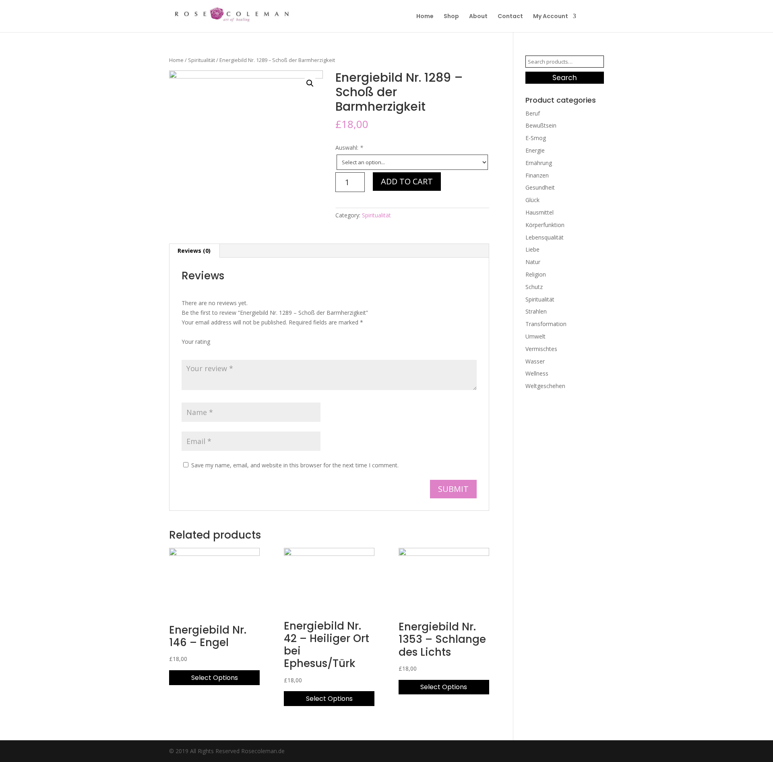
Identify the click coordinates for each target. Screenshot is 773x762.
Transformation (545, 324)
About (478, 16)
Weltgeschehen (545, 386)
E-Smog (535, 138)
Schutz (534, 287)
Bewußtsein (540, 125)
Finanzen (537, 175)
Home (425, 16)
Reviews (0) (194, 250)
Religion (535, 274)
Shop (451, 16)
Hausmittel (539, 212)
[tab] (194, 251)
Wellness (536, 373)
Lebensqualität (544, 237)
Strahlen (536, 311)
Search (564, 78)
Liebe (532, 249)
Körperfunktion (544, 225)
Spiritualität (201, 60)
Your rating (196, 341)
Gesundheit (540, 187)
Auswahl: (349, 147)
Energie (535, 150)
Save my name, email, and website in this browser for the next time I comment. (295, 465)
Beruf (532, 113)
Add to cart (407, 181)
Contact (510, 16)
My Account (550, 16)
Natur (532, 262)
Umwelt (535, 336)
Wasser (535, 361)
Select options (214, 677)
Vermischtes (541, 349)
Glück (532, 200)
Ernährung (538, 163)
